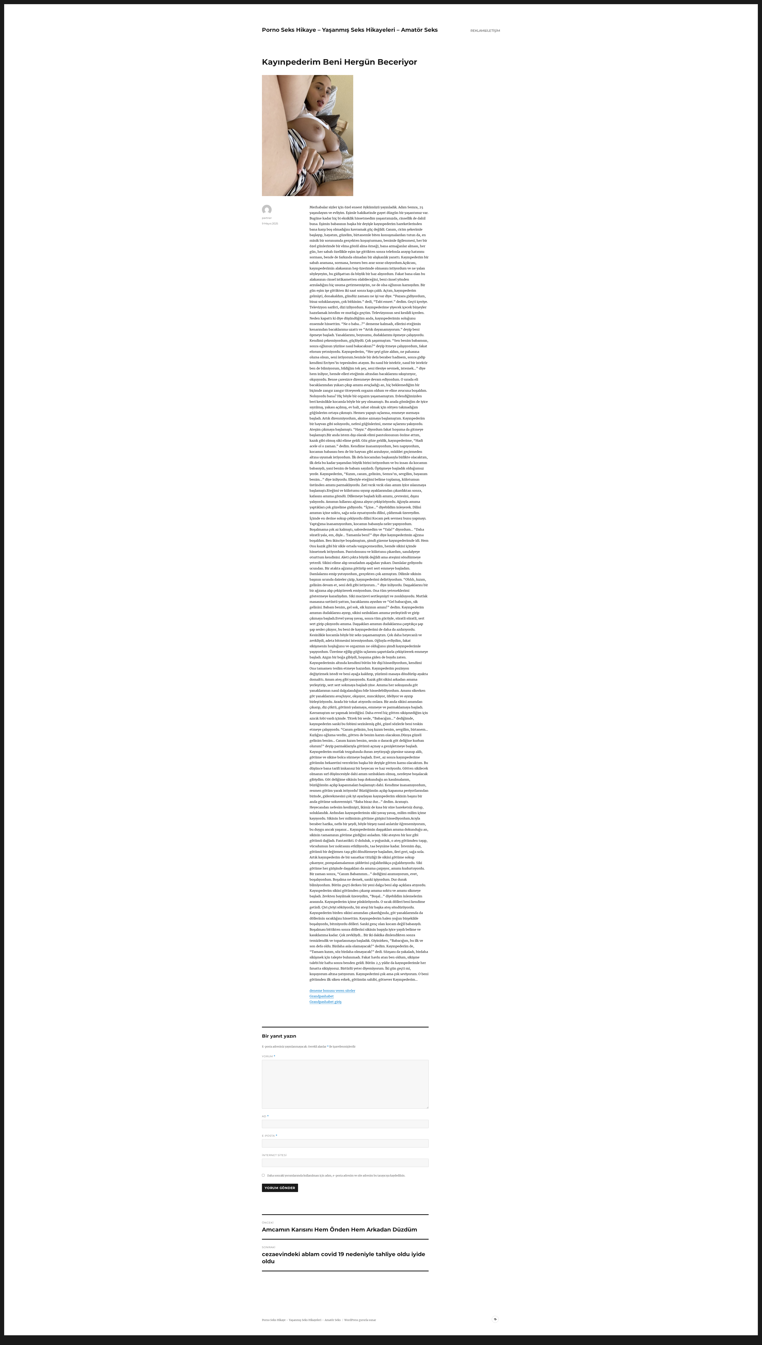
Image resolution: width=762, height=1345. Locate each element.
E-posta (269, 1135)
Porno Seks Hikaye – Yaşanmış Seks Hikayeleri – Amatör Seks (350, 29)
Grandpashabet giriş (326, 1002)
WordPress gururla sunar (360, 1320)
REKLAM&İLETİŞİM (485, 31)
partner (267, 217)
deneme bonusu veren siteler (332, 991)
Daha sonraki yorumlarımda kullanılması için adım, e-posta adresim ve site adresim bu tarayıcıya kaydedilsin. (336, 1175)
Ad (265, 1116)
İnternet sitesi (274, 1155)
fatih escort (129, 1342)
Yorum (268, 1056)
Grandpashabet (322, 996)
